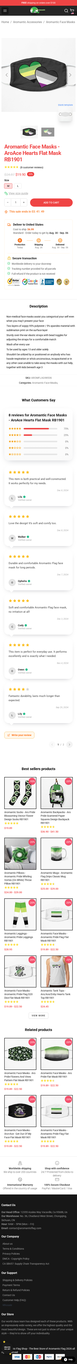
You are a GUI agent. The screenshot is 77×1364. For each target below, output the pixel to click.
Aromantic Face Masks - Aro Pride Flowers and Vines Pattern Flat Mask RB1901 (19, 1077)
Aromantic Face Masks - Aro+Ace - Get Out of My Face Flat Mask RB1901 (17, 1134)
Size (6, 180)
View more (38, 1015)
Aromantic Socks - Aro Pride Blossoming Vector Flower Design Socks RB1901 (19, 816)
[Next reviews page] (69, 744)
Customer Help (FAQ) (14, 1300)
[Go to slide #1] (29, 132)
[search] (66, 11)
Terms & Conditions (13, 1248)
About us (8, 1243)
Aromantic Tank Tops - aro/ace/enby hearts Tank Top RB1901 (55, 994)
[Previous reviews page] (52, 744)
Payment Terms (11, 1285)
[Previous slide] (7, 75)
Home (5, 22)
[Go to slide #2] (47, 132)
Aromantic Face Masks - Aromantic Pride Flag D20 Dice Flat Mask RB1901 (18, 994)
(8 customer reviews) (31, 167)
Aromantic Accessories (27, 22)
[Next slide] (70, 75)
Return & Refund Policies (16, 1290)
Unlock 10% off (7, 1348)
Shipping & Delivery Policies (17, 1280)
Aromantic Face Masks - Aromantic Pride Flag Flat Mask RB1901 (55, 937)
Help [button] (70, 1359)
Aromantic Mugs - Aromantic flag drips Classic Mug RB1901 (57, 876)
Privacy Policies (11, 1253)
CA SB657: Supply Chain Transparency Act (26, 1263)
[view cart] (72, 11)
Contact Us (9, 1295)
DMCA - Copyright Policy (16, 1258)
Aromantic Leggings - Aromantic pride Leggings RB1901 (18, 937)
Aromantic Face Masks (60, 22)
